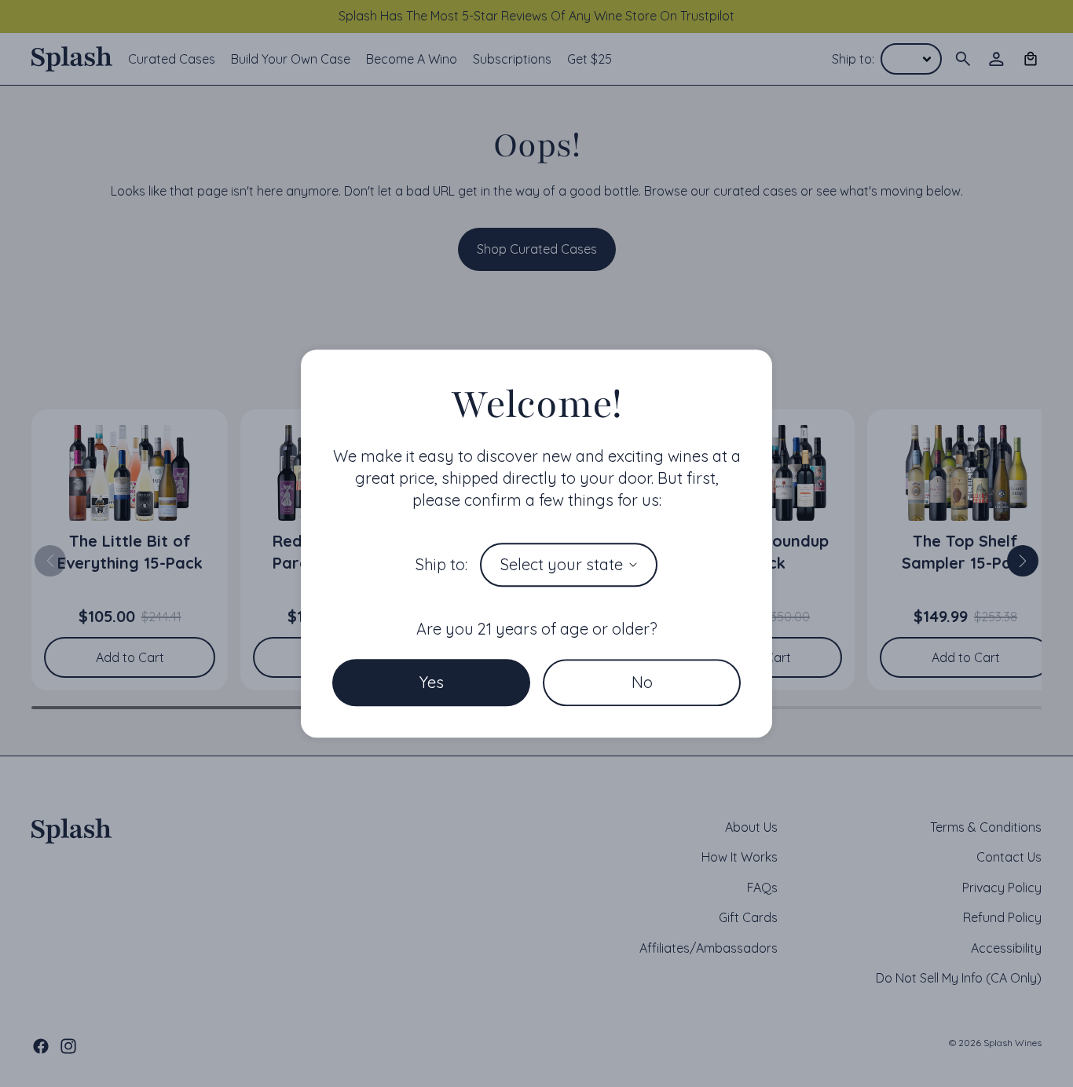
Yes (431, 682)
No (642, 682)
